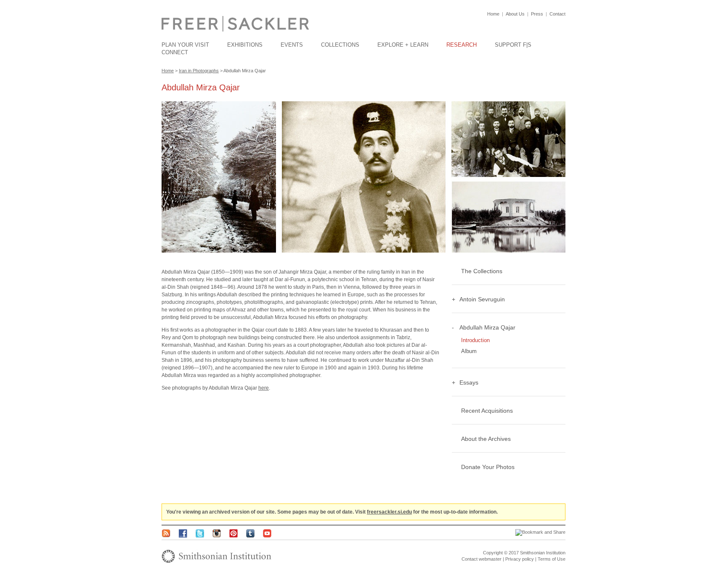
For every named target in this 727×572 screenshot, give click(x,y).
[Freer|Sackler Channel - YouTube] (267, 535)
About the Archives (486, 438)
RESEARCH (461, 45)
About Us (515, 13)
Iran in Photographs (199, 70)
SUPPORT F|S (513, 45)
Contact (557, 13)
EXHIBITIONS (245, 45)
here (263, 388)
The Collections (481, 271)
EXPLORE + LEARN (402, 45)
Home (493, 13)
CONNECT (175, 52)
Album (469, 351)
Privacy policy (519, 558)
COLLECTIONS (340, 45)
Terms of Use (551, 558)
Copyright (493, 552)
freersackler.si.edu (389, 512)
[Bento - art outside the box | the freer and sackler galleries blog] (166, 535)
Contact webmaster (481, 558)
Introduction (475, 340)
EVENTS (292, 45)
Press (537, 13)
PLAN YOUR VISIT (185, 45)
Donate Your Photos (488, 467)
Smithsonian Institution (542, 552)
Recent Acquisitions (487, 410)
